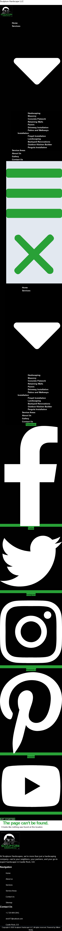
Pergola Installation (37, 147)
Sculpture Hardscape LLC (12, 1)
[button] (34, 222)
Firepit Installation (37, 136)
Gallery (15, 156)
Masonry (32, 116)
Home (15, 23)
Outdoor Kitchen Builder (40, 144)
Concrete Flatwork (37, 119)
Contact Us (17, 159)
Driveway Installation (38, 127)
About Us (16, 153)
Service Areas (18, 150)
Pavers (31, 124)
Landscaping (34, 139)
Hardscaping (34, 113)
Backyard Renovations (39, 142)
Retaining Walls (35, 122)
